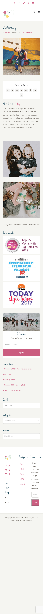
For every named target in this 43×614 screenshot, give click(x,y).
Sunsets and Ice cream (12, 390)
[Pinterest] (6, 470)
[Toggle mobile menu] (39, 12)
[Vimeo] (6, 474)
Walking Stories (10, 379)
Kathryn (8, 32)
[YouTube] (9, 474)
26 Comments (27, 32)
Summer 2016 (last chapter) (14, 385)
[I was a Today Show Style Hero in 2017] (21, 283)
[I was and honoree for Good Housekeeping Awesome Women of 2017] (21, 256)
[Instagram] (9, 466)
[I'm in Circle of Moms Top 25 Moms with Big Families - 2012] (21, 237)
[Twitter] (9, 470)
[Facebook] (6, 466)
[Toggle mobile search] (35, 12)
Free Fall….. (8, 374)
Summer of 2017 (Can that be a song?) (18, 368)
